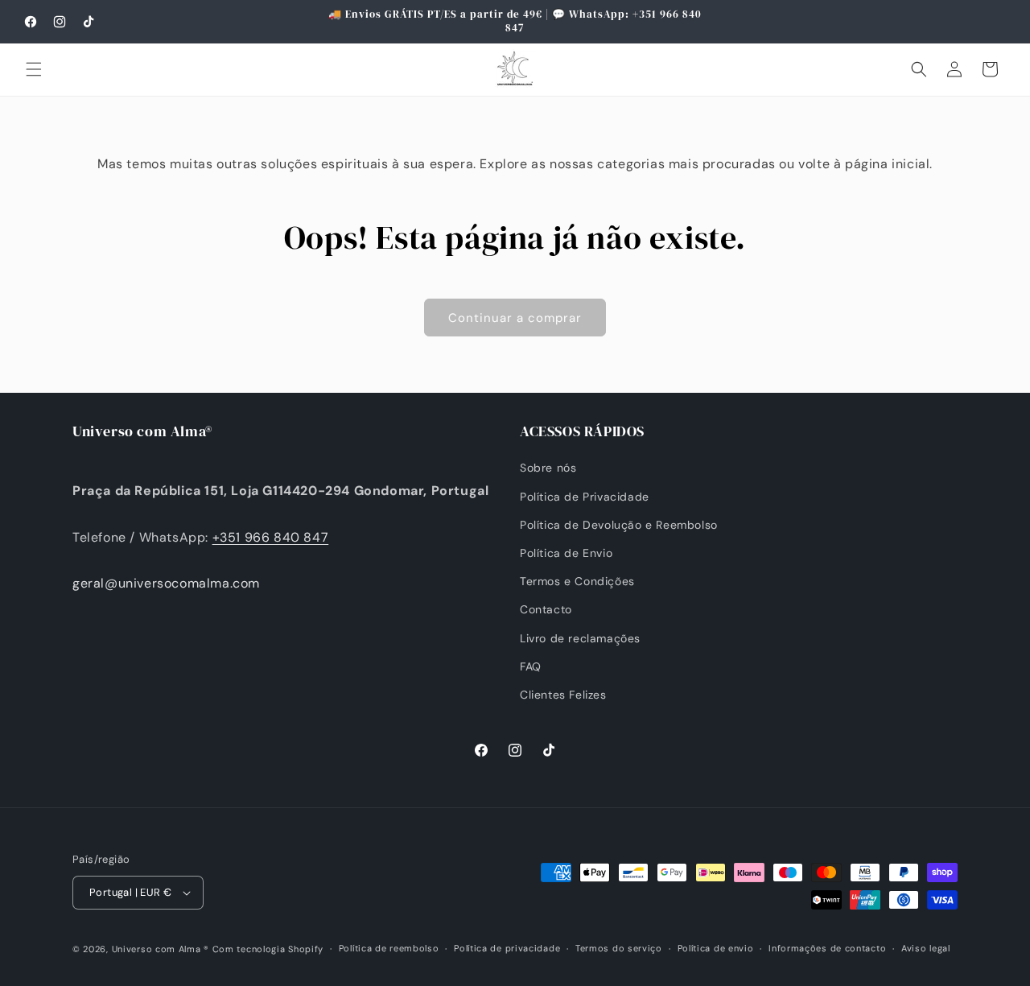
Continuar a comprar (515, 318)
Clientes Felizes (563, 694)
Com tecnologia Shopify (267, 949)
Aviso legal (925, 948)
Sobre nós (548, 467)
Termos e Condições (577, 581)
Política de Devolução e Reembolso (619, 525)
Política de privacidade (507, 948)
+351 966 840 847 (270, 537)
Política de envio (716, 948)
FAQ (531, 666)
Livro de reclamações (580, 638)
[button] (34, 69)
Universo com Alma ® (160, 949)
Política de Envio (566, 553)
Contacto (546, 609)
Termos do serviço (618, 948)
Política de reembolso (389, 948)
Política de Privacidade (584, 496)
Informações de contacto (827, 948)
